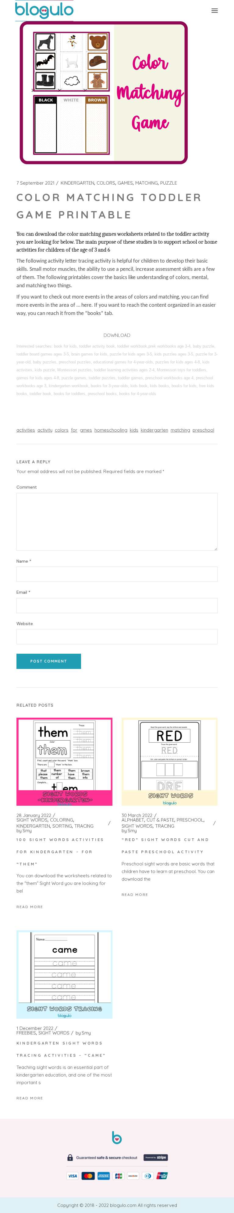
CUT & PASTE (160, 820)
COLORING (61, 820)
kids (134, 430)
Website (24, 623)
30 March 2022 (137, 815)
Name (23, 561)
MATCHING (146, 183)
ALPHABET (133, 820)
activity (44, 430)
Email (23, 592)
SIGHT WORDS (32, 820)
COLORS (106, 183)
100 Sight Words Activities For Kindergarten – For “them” (60, 851)
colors (62, 430)
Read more (29, 906)
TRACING (84, 826)
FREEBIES (26, 1032)
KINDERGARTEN (77, 183)
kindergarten (154, 430)
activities (25, 430)
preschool (203, 430)
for (74, 430)
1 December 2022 (34, 1028)
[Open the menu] (215, 11)
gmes (86, 430)
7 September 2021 (35, 183)
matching (180, 430)
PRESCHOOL (190, 820)
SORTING (62, 826)
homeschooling (110, 430)
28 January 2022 (33, 815)
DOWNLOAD (117, 335)
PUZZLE (168, 183)
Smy (24, 830)
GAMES (125, 183)
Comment (26, 487)
